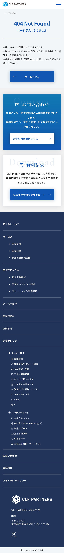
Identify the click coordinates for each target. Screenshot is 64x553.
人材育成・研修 (21, 369)
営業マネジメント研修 (23, 284)
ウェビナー (19, 438)
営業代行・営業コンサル (26, 389)
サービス (7, 236)
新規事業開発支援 (21, 257)
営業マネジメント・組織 (26, 364)
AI (15, 404)
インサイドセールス (24, 379)
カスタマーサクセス (24, 384)
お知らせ (7, 328)
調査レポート (20, 428)
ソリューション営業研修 (25, 291)
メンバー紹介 (10, 303)
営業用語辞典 (20, 433)
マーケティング (21, 394)
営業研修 (16, 250)
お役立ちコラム (21, 418)
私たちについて (11, 224)
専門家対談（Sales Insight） (28, 423)
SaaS (16, 399)
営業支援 (16, 243)
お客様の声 (9, 315)
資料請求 (7, 468)
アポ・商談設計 (21, 374)
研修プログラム (11, 270)
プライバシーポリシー (14, 480)
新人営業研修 (19, 277)
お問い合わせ (10, 455)
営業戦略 (18, 359)
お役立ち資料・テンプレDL (27, 444)
